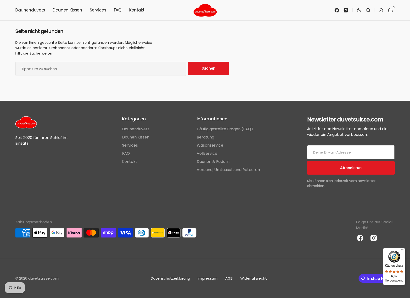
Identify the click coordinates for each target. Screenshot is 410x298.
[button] (368, 10)
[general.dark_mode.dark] (359, 10)
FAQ (126, 153)
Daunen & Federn (213, 161)
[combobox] (100, 69)
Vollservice (207, 153)
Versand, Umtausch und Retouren (228, 169)
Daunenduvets (135, 129)
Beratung (205, 137)
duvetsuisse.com (43, 278)
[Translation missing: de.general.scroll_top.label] (404, 292)
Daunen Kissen (135, 137)
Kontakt (129, 161)
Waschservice (210, 145)
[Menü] (402, 251)
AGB (229, 278)
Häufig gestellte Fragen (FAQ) (225, 129)
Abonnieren (350, 167)
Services (130, 145)
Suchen (208, 68)
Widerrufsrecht (253, 278)
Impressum (208, 278)
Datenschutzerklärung (170, 278)
